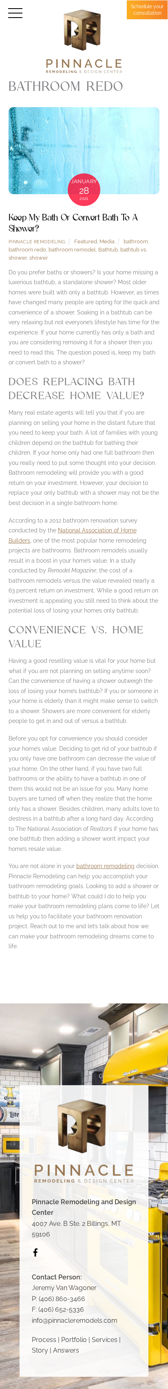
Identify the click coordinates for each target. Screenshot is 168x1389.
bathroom (136, 241)
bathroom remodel (72, 250)
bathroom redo (27, 250)
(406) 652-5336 (61, 1309)
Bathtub (108, 250)
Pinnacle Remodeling (37, 242)
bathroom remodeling (105, 866)
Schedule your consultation (147, 10)
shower (38, 258)
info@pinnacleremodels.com (74, 1320)
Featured (85, 241)
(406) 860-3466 (62, 1299)
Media (107, 241)
